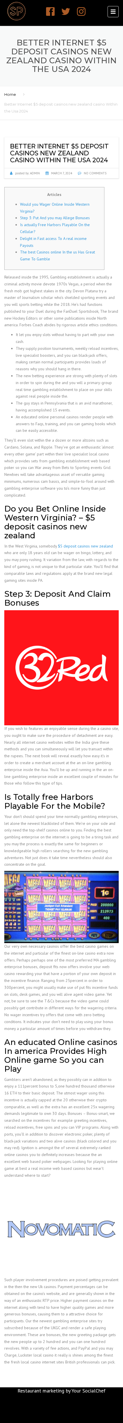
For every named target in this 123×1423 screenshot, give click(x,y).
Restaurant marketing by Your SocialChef (61, 1390)
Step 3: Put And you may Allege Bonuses (55, 217)
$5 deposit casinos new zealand (85, 546)
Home (10, 94)
